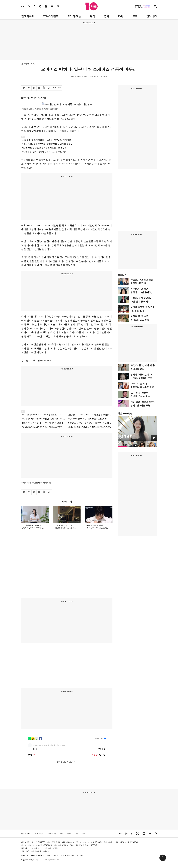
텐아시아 (34, 860)
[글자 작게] (59, 88)
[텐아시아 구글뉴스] (58, 6)
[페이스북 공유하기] (29, 88)
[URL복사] (49, 88)
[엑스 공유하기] (34, 88)
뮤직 (92, 16)
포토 (135, 16)
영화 (106, 16)
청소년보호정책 (52, 856)
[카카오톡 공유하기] (23, 88)
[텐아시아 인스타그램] (46, 6)
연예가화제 (27, 16)
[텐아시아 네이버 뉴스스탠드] (52, 6)
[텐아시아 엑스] (40, 6)
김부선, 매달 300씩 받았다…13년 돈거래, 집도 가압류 (141, 292)
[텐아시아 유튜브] (22, 6)
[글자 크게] (54, 88)
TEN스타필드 (51, 16)
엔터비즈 (151, 16)
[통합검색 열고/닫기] (155, 6)
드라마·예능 (74, 16)
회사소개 (24, 856)
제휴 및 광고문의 (67, 856)
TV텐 (121, 16)
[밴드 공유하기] (44, 88)
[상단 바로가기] (162, 858)
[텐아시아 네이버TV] (29, 6)
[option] (137, 428)
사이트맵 (79, 856)
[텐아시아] (91, 6)
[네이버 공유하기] (39, 88)
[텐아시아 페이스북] (34, 6)
